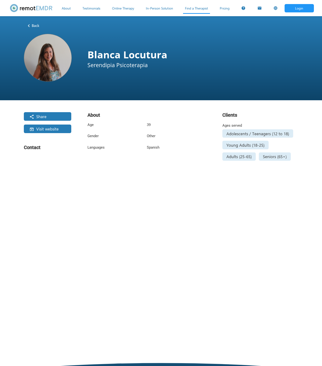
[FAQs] (243, 8)
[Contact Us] (260, 8)
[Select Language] (275, 8)
